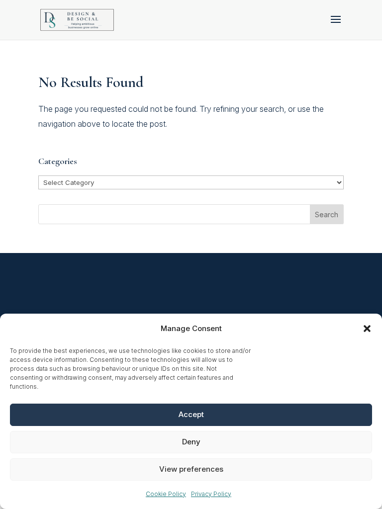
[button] (367, 329)
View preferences (191, 469)
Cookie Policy (166, 494)
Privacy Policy (211, 494)
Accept (191, 414)
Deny (191, 441)
